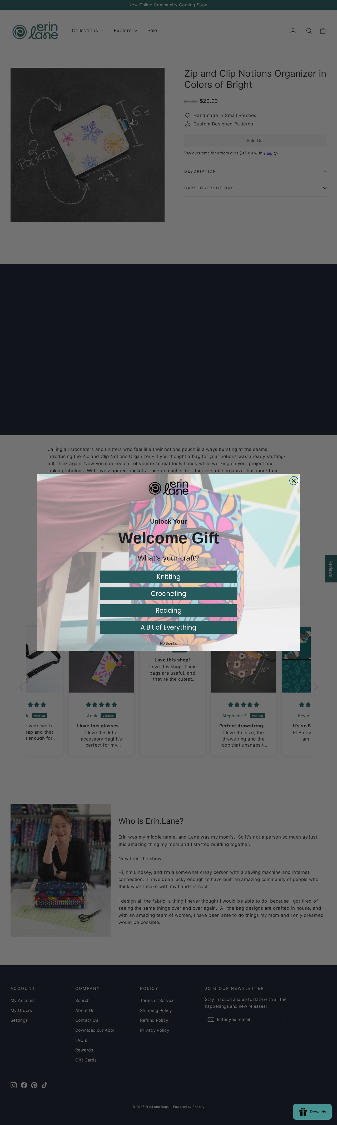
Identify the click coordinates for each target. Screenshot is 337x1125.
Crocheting (168, 593)
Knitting (169, 576)
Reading (169, 610)
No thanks (168, 643)
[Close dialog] (294, 480)
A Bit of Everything (168, 627)
